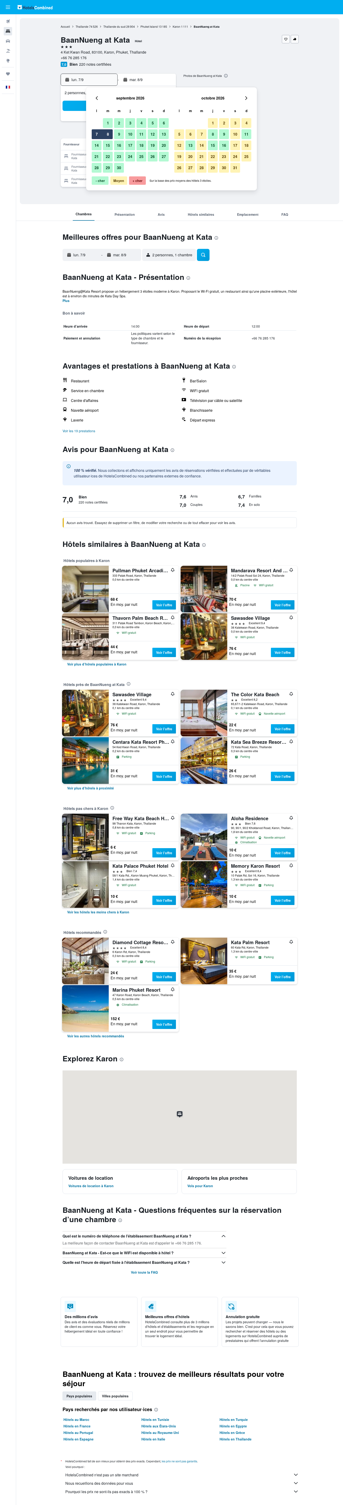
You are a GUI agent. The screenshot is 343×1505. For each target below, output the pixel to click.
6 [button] (164, 123)
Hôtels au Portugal (78, 1432)
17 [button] (130, 145)
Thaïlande (82, 26)
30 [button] (119, 167)
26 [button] (152, 156)
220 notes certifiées (95, 64)
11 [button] (141, 134)
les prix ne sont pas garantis (179, 1461)
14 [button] (96, 145)
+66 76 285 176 (74, 57)
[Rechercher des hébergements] (8, 31)
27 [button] (164, 156)
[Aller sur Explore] (8, 60)
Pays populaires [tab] (79, 1396)
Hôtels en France (77, 1426)
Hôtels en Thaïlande (236, 1439)
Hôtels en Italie (153, 1439)
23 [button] (119, 156)
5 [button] (153, 123)
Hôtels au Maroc (76, 1419)
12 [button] (152, 134)
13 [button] (164, 134)
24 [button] (130, 156)
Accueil (65, 26)
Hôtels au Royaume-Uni (160, 1432)
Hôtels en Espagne (78, 1439)
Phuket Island (149, 26)
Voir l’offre (164, 605)
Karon (176, 26)
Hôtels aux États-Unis (158, 1426)
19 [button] (152, 145)
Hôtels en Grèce (232, 1432)
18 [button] (141, 145)
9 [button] (119, 134)
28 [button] (96, 167)
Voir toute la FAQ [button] (144, 1272)
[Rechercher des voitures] (8, 41)
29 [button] (108, 167)
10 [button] (130, 134)
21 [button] (96, 156)
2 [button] (119, 123)
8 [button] (108, 134)
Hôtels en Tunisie (155, 1419)
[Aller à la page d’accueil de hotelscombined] (35, 7)
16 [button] (119, 145)
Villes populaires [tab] (115, 1396)
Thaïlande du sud (114, 26)
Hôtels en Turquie (234, 1419)
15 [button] (108, 145)
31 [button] (235, 167)
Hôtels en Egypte (233, 1426)
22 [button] (108, 156)
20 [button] (164, 145)
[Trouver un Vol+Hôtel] (8, 50)
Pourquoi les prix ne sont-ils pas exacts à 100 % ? (106, 1491)
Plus (66, 300)
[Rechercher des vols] (8, 21)
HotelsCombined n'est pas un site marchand (101, 1475)
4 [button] (141, 123)
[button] (8, 7)
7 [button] (97, 134)
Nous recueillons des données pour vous (99, 1483)
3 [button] (130, 123)
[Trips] (8, 74)
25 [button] (141, 156)
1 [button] (108, 123)
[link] (96, 664)
